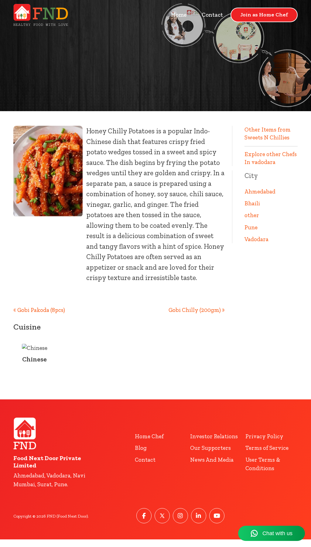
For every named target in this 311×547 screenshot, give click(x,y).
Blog (141, 447)
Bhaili (252, 203)
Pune (251, 227)
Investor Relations (214, 436)
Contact (212, 14)
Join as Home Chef (264, 14)
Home (178, 14)
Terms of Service (267, 447)
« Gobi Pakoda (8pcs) (39, 309)
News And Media (212, 459)
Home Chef (149, 436)
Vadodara (256, 239)
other (251, 215)
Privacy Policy (264, 436)
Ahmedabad (259, 191)
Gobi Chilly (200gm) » (197, 309)
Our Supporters (210, 447)
